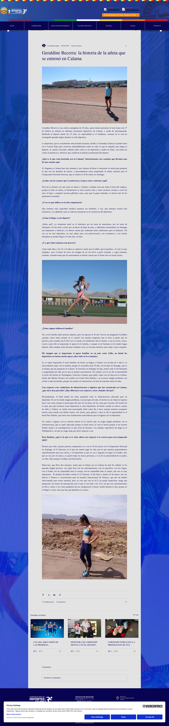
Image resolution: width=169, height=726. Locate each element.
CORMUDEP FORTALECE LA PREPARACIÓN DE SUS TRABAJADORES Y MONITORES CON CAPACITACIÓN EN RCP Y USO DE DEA (121, 643)
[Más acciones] (125, 45)
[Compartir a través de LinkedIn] (54, 595)
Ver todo (136, 615)
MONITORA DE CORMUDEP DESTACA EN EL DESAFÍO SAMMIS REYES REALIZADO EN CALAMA (84, 643)
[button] (136, 30)
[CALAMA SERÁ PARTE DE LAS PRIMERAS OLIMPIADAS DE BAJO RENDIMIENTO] (47, 628)
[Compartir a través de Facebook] (43, 595)
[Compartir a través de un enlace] (60, 595)
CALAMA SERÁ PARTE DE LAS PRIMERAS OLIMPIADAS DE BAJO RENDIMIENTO (45, 643)
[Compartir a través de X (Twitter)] (49, 595)
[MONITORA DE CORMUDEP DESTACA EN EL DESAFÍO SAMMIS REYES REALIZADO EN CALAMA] (84, 628)
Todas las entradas (37, 30)
